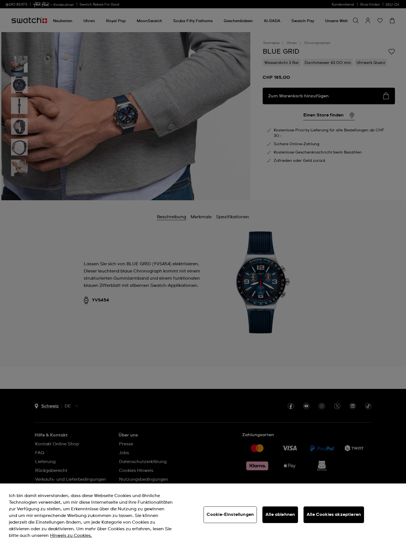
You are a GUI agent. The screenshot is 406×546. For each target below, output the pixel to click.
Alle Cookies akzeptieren (334, 514)
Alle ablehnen (280, 514)
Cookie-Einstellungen (230, 514)
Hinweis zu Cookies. (71, 535)
